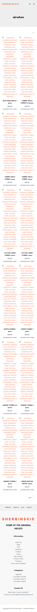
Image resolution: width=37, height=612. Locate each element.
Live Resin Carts (8, 109)
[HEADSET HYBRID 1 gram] (27, 371)
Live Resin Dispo (7, 185)
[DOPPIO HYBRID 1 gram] (10, 295)
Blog (22, 507)
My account (18, 556)
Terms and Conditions (18, 563)
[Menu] (34, 4)
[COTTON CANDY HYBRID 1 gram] (10, 219)
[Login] (29, 4)
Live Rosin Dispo (25, 109)
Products (8, 507)
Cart (18, 547)
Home (18, 554)
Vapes (15, 109)
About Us (16, 507)
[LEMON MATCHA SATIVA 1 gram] (27, 447)
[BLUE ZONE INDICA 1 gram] (10, 67)
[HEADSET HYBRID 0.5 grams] (10, 371)
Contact (29, 507)
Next (30, 497)
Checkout (18, 549)
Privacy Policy (18, 559)
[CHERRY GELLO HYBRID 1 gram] (10, 143)
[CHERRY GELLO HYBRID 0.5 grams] (27, 67)
